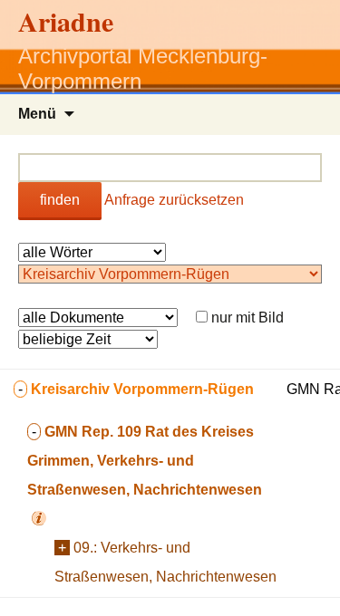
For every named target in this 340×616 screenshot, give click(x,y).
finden (60, 199)
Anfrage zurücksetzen (174, 199)
